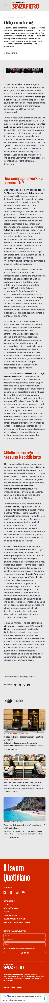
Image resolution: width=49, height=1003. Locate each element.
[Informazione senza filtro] (24, 966)
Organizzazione (17, 779)
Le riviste (8, 905)
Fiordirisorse (10, 915)
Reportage (9, 901)
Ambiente (7, 822)
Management (7, 779)
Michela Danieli (12, 792)
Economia (15, 17)
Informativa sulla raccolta (14, 1000)
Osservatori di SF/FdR (15, 919)
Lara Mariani (11, 749)
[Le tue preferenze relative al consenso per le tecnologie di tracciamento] (44, 998)
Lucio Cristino (12, 837)
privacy (32, 948)
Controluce (7, 17)
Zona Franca (25, 733)
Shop (6, 912)
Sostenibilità (15, 733)
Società (22, 17)
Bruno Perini (11, 53)
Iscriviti (24, 953)
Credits (19, 987)
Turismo (19, 822)
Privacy (6, 987)
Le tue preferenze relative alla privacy (25, 996)
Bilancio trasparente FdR (17, 922)
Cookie (13, 987)
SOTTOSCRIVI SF (11, 908)
